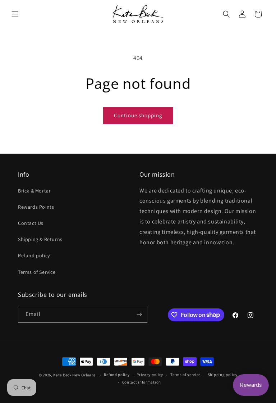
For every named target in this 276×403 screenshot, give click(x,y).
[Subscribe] (139, 314)
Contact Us (30, 223)
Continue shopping (138, 115)
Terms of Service (37, 272)
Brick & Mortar (34, 190)
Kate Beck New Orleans (74, 374)
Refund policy (34, 255)
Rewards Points (36, 207)
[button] (15, 14)
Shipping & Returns (40, 239)
